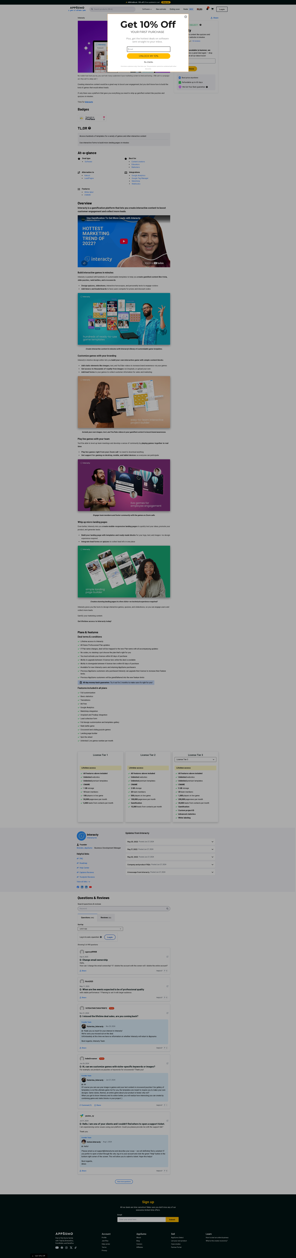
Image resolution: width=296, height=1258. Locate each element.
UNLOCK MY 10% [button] (148, 56)
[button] (185, 16)
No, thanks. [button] (148, 62)
